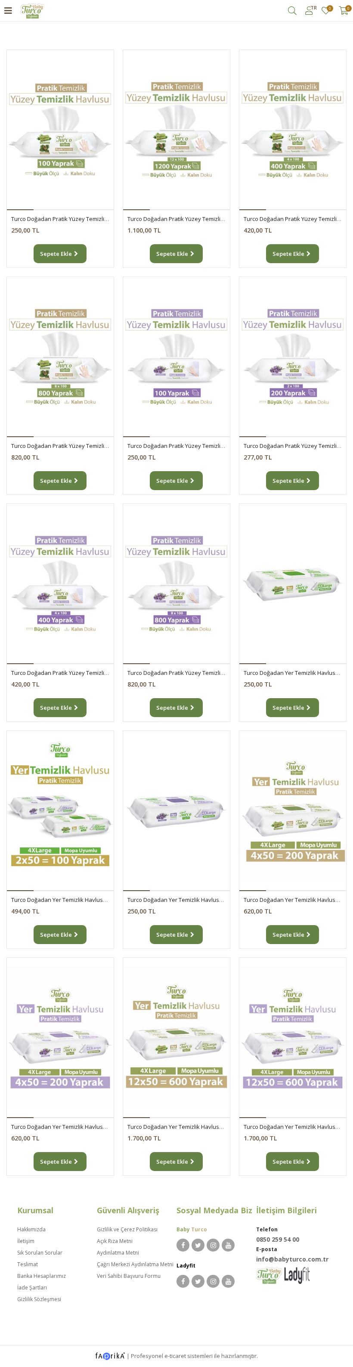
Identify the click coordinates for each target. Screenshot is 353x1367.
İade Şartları (32, 1287)
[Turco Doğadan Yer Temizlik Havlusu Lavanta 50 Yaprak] (176, 811)
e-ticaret (175, 1355)
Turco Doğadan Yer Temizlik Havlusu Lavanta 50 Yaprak (199, 900)
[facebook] (182, 1245)
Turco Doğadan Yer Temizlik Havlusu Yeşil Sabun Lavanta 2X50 (92, 900)
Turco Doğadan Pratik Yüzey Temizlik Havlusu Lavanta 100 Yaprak (213, 446)
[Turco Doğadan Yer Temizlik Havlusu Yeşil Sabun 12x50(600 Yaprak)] (176, 1038)
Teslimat (27, 1264)
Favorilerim (329, 8)
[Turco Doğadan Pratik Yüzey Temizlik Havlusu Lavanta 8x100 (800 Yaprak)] (176, 584)
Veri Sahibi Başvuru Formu (129, 1276)
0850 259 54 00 (277, 1239)
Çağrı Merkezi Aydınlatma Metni (135, 1264)
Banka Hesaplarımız (41, 1276)
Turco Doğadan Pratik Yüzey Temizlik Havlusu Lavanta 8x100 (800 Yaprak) (222, 673)
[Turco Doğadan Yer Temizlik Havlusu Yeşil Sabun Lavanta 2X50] (60, 811)
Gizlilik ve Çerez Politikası (127, 1229)
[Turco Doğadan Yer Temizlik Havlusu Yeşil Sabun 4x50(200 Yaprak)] (292, 811)
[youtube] (228, 1245)
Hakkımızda (31, 1229)
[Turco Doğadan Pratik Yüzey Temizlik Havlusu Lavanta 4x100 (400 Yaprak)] (60, 584)
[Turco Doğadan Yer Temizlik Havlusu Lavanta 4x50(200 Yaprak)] (60, 1038)
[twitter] (198, 1245)
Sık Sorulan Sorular (39, 1252)
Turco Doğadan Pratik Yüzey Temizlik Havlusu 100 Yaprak (85, 219)
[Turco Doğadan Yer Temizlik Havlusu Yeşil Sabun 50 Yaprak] (292, 584)
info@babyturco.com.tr (292, 1259)
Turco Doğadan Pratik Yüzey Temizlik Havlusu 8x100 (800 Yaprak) (95, 446)
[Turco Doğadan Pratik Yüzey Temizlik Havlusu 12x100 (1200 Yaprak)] (176, 130)
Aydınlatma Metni (118, 1252)
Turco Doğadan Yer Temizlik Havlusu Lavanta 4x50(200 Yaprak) (92, 1127)
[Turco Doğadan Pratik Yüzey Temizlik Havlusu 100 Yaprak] (60, 130)
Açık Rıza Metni (115, 1241)
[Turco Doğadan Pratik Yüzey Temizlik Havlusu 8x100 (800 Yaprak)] (60, 357)
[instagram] (213, 1245)
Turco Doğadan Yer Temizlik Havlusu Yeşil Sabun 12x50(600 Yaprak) (214, 1127)
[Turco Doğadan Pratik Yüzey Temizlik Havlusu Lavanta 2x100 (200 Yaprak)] (292, 357)
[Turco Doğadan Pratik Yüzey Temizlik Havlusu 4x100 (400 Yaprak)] (292, 130)
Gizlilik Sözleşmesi (39, 1299)
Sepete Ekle (56, 254)
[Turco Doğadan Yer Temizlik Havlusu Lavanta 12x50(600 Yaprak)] (292, 1038)
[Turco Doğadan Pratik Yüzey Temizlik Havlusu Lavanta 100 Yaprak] (176, 357)
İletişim (25, 1241)
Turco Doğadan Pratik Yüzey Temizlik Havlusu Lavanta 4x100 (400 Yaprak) (106, 673)
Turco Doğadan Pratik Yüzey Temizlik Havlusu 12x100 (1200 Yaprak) (214, 219)
